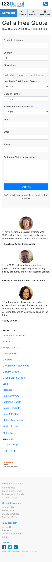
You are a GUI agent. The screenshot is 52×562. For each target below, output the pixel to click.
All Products (8, 12)
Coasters (7, 359)
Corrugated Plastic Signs (16, 365)
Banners (7, 341)
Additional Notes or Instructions (20, 157)
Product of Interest (13, 40)
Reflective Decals (12, 402)
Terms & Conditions (12, 533)
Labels (6, 383)
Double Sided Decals (14, 377)
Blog (4, 537)
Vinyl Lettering (10, 426)
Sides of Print (11, 93)
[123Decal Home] (14, 4)
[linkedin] (16, 547)
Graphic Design (11, 444)
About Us (7, 527)
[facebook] (4, 547)
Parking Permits (11, 395)
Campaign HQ (10, 353)
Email (6, 131)
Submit (26, 186)
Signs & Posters (11, 414)
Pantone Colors (10, 517)
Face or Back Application (17, 106)
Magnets (7, 389)
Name (7, 119)
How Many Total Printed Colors (20, 81)
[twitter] (10, 547)
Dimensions (10, 65)
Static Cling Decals (13, 420)
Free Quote (8, 510)
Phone (7, 144)
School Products (11, 408)
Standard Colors (10, 513)
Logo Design (9, 450)
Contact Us (8, 507)
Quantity (8, 52)
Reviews (6, 530)
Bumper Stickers (11, 347)
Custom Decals (11, 371)
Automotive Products (14, 335)
